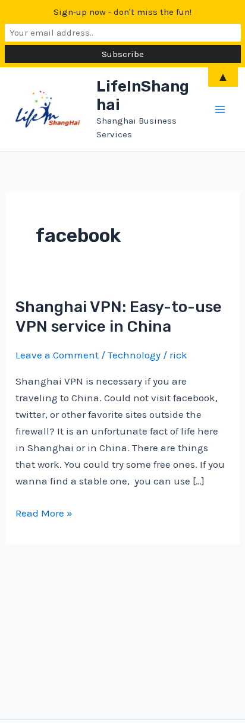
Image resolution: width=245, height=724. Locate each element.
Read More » (44, 513)
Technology (134, 355)
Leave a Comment (57, 355)
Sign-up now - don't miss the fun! (122, 12)
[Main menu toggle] (220, 109)
